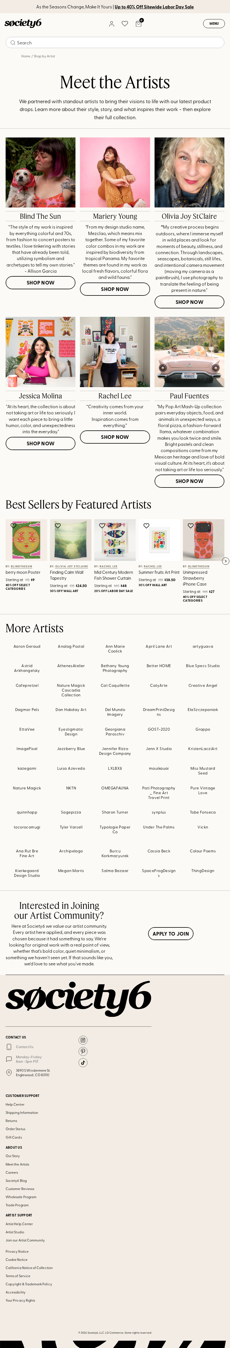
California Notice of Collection (29, 1267)
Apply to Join (171, 933)
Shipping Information (22, 1112)
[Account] (111, 23)
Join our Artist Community (25, 1240)
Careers (12, 1172)
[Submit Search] (13, 42)
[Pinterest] (83, 1051)
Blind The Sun (40, 216)
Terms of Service (18, 1276)
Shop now (40, 282)
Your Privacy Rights (20, 1300)
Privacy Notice (17, 1251)
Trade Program (17, 1205)
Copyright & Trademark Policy (29, 1284)
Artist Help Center (19, 1223)
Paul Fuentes (189, 396)
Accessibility (16, 1292)
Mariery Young (115, 216)
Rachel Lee (115, 396)
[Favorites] (125, 23)
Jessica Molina (40, 396)
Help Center (15, 1104)
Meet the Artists (17, 1164)
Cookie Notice (16, 1259)
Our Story (13, 1155)
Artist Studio (15, 1232)
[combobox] (115, 42)
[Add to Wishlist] (14, 525)
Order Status (15, 1128)
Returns (11, 1120)
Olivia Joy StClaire (189, 216)
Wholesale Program (21, 1197)
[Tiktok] (83, 1062)
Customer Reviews (20, 1188)
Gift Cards (14, 1137)
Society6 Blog (16, 1180)
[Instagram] (83, 1040)
